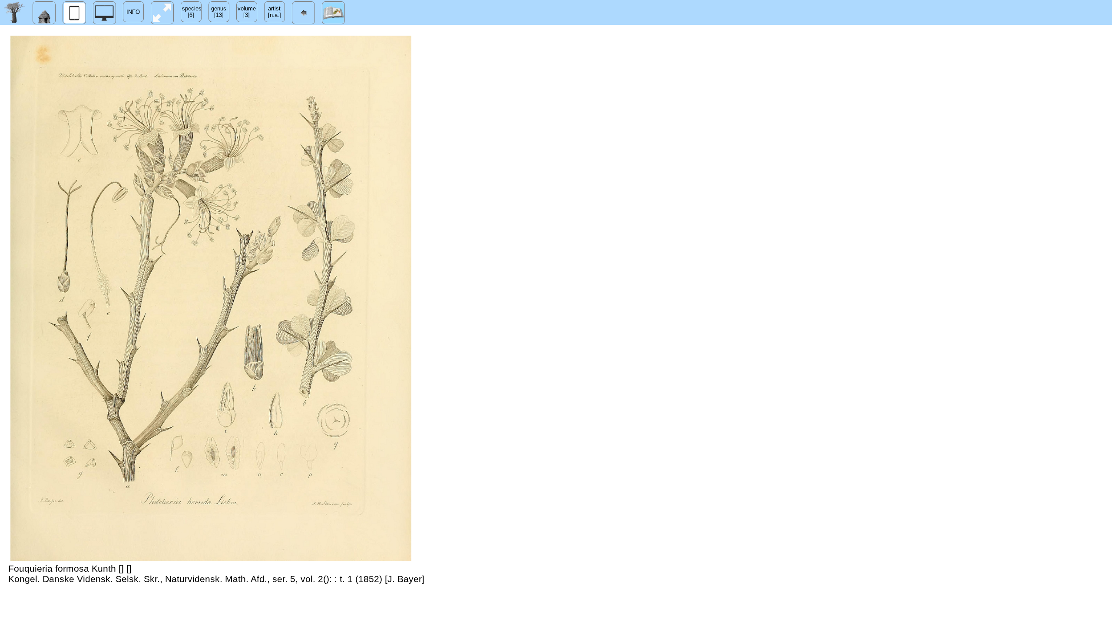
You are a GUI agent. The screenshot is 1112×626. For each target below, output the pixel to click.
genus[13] (218, 11)
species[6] (192, 11)
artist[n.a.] (274, 11)
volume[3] (247, 11)
